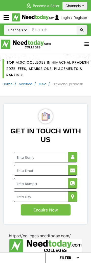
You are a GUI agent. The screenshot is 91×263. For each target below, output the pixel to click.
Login (65, 17)
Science (25, 84)
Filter (65, 257)
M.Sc (42, 84)
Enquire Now (45, 209)
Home (8, 84)
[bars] (86, 45)
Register (80, 17)
